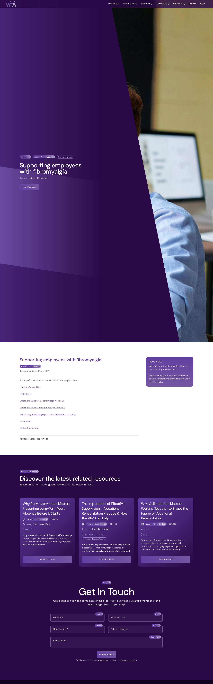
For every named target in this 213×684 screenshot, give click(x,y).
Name (99, 614)
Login (202, 4)
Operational (88, 534)
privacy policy (131, 660)
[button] (130, 4)
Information (25, 421)
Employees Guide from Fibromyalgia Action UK (42, 407)
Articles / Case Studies (44, 157)
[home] (56, 4)
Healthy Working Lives (30, 387)
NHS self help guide (29, 428)
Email (157, 614)
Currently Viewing (65, 157)
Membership (113, 3)
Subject (156, 626)
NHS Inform (25, 394)
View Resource (29, 187)
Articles (27, 530)
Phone (98, 626)
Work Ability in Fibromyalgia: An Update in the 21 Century (48, 414)
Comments (155, 637)
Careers (192, 3)
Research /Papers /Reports (94, 539)
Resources (25, 157)
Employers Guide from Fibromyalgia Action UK (42, 400)
